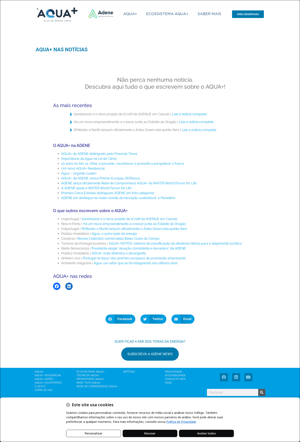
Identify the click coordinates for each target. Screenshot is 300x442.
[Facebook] (56, 286)
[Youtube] (248, 377)
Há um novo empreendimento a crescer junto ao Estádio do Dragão (134, 224)
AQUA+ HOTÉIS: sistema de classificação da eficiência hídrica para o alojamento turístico (175, 243)
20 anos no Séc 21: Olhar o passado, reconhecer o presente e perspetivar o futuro (122, 164)
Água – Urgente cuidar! (78, 173)
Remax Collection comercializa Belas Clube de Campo (119, 239)
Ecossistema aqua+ (167, 14)
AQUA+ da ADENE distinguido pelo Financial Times (99, 154)
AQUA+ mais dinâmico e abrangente (119, 253)
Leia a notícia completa (189, 114)
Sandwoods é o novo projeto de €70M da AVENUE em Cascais (129, 219)
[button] (121, 319)
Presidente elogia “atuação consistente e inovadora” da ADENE (138, 248)
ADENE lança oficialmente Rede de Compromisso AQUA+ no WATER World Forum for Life (129, 183)
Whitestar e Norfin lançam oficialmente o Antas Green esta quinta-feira (134, 229)
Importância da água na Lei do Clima (89, 159)
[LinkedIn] (69, 286)
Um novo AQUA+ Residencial (83, 168)
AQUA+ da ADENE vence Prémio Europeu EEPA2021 (100, 178)
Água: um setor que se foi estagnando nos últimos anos (136, 263)
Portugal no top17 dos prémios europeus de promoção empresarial (134, 258)
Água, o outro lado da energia (114, 234)
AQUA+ (130, 14)
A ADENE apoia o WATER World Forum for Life (96, 188)
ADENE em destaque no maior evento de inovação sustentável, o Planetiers (118, 198)
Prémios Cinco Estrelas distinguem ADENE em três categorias (107, 193)
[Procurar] (261, 392)
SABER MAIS (209, 14)
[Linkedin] (236, 377)
